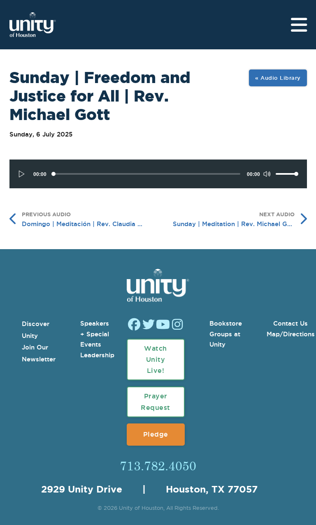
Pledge (155, 434)
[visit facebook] (134, 325)
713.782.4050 (158, 465)
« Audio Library (278, 78)
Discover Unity (35, 329)
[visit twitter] (148, 325)
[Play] (21, 174)
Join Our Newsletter (39, 353)
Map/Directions (291, 334)
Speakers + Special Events (94, 334)
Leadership (97, 355)
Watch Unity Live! (155, 359)
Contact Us (290, 323)
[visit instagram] (177, 325)
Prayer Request (155, 401)
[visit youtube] (163, 325)
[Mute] (266, 174)
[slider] (287, 174)
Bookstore (225, 323)
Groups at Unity (224, 339)
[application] (158, 174)
